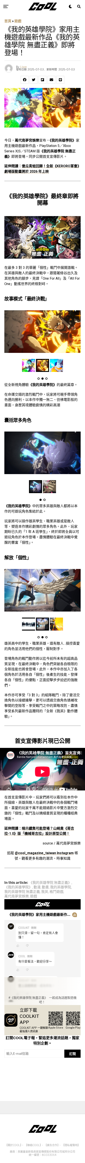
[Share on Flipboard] (42, 80)
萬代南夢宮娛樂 (16, 896)
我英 (44, 892)
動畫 (45, 887)
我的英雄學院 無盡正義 (22, 892)
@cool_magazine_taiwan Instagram (44, 853)
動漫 (37, 887)
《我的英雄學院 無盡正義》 (50, 882)
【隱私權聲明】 (71, 1145)
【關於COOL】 (13, 1145)
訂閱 (72, 1054)
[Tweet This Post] (33, 80)
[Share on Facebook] (25, 80)
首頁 (7, 21)
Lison (23, 67)
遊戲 (17, 21)
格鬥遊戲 (56, 892)
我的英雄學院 (60, 887)
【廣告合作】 (51, 1145)
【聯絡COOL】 (33, 1145)
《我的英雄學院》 (18, 887)
